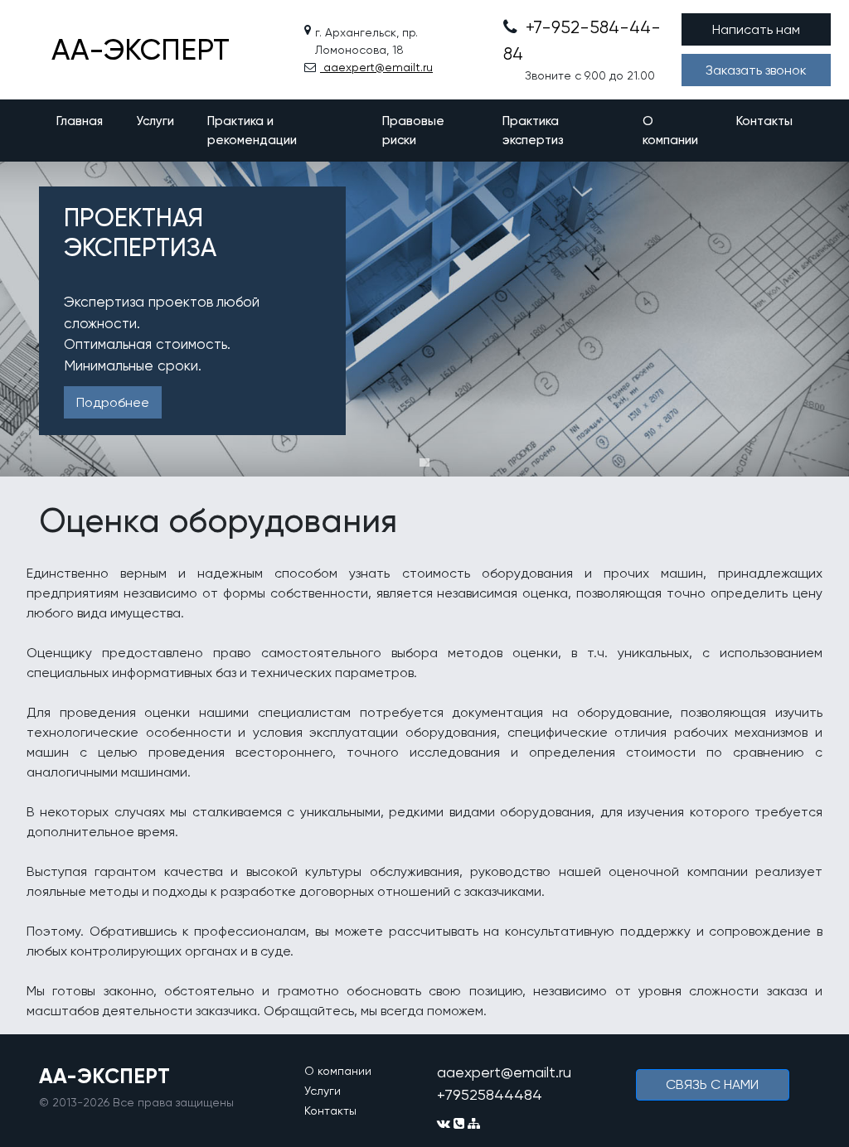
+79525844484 (489, 1094)
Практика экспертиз (533, 131)
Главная (79, 121)
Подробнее (112, 402)
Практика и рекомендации (252, 131)
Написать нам (756, 29)
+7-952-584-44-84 (582, 40)
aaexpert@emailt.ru (376, 67)
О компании (670, 131)
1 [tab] (424, 462)
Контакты (764, 121)
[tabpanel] (424, 319)
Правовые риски (413, 131)
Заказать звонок (756, 70)
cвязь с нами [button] (712, 1084)
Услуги (155, 121)
